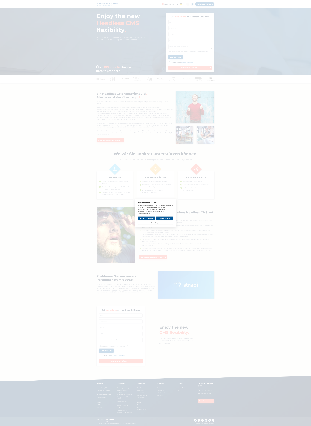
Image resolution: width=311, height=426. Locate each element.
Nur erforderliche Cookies (164, 218)
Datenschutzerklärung (144, 213)
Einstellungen (155, 223)
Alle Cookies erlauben (146, 218)
